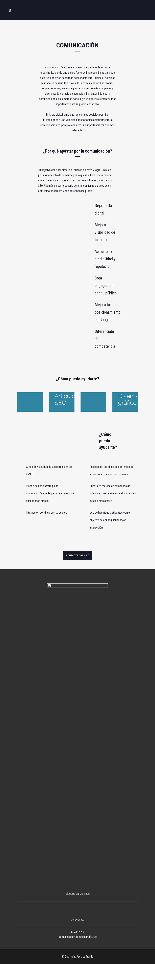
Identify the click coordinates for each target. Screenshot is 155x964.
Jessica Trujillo (84, 956)
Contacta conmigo (77, 555)
